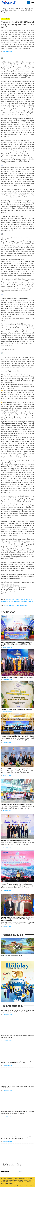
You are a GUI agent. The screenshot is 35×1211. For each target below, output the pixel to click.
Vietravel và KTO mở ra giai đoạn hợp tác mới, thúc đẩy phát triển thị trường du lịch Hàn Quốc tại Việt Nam (17, 1061)
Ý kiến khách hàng (11, 1164)
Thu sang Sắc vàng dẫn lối (20, 605)
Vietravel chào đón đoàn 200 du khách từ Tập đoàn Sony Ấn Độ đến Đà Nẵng (17, 1087)
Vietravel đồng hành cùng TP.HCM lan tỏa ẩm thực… (16, 709)
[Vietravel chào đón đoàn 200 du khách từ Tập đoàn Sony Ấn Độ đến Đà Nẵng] (17, 791)
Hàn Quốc (20, 91)
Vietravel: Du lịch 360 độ (21, 601)
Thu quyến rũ (11, 601)
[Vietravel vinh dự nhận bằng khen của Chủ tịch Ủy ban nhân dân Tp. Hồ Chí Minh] (17, 723)
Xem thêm (30, 959)
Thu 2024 (6, 605)
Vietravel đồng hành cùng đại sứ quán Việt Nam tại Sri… (17, 677)
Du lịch (9, 316)
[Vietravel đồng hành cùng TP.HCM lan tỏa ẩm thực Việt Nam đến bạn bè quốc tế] (17, 694)
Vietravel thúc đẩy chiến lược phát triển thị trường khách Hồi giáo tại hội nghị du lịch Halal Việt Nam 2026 (17, 1112)
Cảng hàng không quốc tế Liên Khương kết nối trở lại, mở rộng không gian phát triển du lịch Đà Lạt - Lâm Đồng (16, 644)
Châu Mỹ (23, 599)
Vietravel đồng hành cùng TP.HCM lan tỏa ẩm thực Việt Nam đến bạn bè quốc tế (17, 1036)
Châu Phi (27, 599)
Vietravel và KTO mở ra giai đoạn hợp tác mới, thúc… (16, 769)
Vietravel (6, 72)
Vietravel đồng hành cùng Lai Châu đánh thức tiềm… (16, 884)
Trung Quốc (13, 91)
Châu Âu (18, 599)
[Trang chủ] (8, 2)
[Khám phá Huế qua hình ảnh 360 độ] (17, 949)
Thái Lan (21, 402)
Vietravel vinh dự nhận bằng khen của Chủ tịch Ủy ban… (17, 736)
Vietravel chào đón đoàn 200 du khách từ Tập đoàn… (16, 804)
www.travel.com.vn (12, 594)
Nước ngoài (8, 599)
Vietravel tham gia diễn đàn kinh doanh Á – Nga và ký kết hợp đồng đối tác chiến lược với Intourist (17, 1137)
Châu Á (13, 599)
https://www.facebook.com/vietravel (17, 592)
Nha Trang (9, 418)
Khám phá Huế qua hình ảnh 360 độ (12, 955)
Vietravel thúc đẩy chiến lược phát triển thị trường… (16, 840)
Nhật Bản (26, 91)
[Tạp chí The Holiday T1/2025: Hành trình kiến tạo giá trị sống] (17, 981)
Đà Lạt (24, 418)
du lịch (10, 76)
